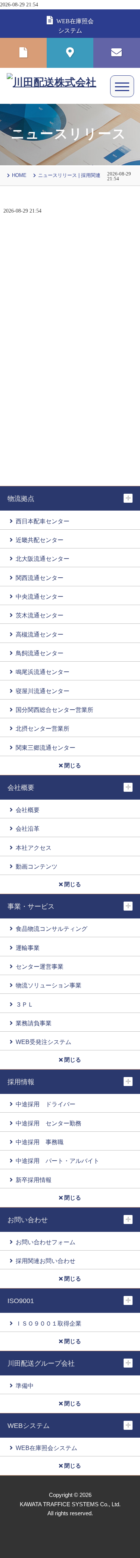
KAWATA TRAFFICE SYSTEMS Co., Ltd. (70, 1504)
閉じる (72, 766)
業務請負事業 (34, 1023)
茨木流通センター (39, 615)
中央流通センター (39, 596)
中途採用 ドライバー (45, 1104)
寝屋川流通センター (42, 691)
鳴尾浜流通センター (42, 671)
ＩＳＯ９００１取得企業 (48, 1323)
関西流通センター (39, 577)
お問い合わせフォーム (45, 1242)
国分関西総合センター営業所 (54, 709)
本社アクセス (34, 847)
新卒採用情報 (34, 1179)
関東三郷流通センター (45, 747)
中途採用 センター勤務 (48, 1123)
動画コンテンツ (36, 866)
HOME (19, 175)
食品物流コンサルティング (51, 928)
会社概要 (28, 809)
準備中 (25, 1385)
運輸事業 (28, 947)
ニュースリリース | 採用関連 (69, 175)
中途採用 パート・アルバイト (57, 1160)
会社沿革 (28, 828)
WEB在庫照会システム (46, 1447)
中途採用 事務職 (39, 1142)
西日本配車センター (42, 521)
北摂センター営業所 (42, 728)
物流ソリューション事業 (48, 985)
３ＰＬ (25, 1004)
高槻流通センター (39, 634)
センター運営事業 (39, 966)
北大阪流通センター (42, 558)
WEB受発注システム (43, 1041)
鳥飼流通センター (39, 653)
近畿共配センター (39, 539)
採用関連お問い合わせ (45, 1260)
